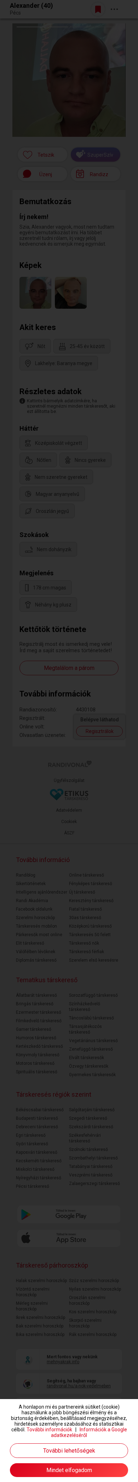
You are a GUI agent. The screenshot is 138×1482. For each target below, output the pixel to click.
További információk (49, 1429)
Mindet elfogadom (69, 1470)
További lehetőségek (69, 1450)
